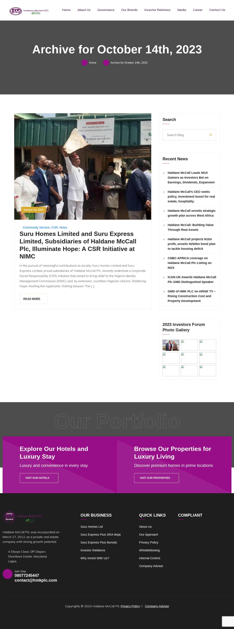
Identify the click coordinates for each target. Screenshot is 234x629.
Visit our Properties (155, 477)
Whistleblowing (149, 550)
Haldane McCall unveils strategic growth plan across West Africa (192, 213)
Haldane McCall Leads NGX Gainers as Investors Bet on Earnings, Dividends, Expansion (191, 177)
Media (181, 10)
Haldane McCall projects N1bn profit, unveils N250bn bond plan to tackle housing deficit (191, 243)
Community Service (36, 227)
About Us (84, 10)
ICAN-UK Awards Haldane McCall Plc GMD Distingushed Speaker (192, 279)
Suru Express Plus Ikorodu (99, 542)
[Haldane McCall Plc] (29, 11)
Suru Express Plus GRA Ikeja (101, 534)
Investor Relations (157, 10)
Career (197, 10)
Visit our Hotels (37, 477)
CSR (54, 227)
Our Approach (148, 534)
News (63, 227)
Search (169, 119)
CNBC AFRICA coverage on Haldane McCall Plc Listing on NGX (190, 262)
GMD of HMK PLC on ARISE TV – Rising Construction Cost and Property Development (192, 296)
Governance (105, 10)
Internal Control (149, 558)
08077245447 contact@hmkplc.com (36, 577)
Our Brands (129, 10)
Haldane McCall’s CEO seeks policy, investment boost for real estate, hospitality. (191, 196)
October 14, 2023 (33, 209)
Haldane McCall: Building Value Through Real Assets (191, 227)
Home (66, 10)
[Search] (210, 135)
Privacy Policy (148, 542)
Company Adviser (151, 566)
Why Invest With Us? (95, 558)
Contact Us (217, 10)
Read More (31, 298)
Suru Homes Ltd (92, 526)
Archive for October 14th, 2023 (129, 62)
